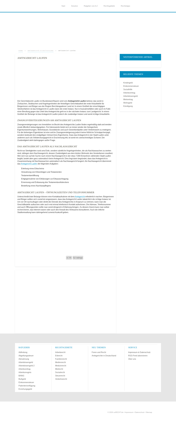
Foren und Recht (99, 352)
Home (21, 50)
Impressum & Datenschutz (139, 352)
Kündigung (128, 106)
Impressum (129, 412)
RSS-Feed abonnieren (138, 356)
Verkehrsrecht (61, 379)
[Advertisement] (87, 29)
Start (63, 6)
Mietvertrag (128, 99)
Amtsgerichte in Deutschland (41, 50)
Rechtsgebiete (109, 6)
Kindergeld (128, 83)
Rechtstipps (125, 6)
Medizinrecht (60, 366)
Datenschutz (139, 412)
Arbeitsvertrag (129, 93)
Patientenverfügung (27, 386)
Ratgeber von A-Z (91, 6)
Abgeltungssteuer (26, 356)
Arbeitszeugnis (25, 372)
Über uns (132, 359)
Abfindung (23, 352)
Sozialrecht (60, 372)
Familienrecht (61, 359)
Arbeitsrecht (60, 352)
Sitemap (149, 412)
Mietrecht (59, 369)
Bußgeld (22, 379)
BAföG (21, 376)
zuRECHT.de (118, 412)
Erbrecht (58, 356)
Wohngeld (127, 103)
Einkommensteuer (131, 86)
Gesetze (74, 6)
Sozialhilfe (127, 89)
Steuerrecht (60, 376)
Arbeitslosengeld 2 (26, 366)
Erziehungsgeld (25, 389)
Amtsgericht (80, 197)
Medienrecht (60, 362)
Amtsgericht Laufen (29, 164)
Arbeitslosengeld (130, 96)
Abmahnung (24, 359)
